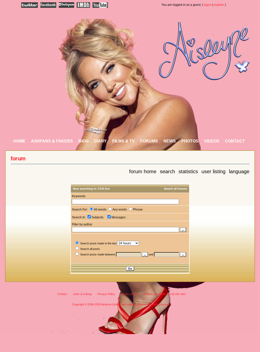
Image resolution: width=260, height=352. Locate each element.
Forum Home (142, 171)
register (219, 5)
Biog (83, 141)
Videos (211, 141)
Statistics (188, 171)
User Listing (213, 171)
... (145, 254)
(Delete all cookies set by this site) (165, 294)
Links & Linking (82, 294)
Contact (235, 141)
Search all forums (175, 188)
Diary (100, 141)
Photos (189, 141)
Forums (149, 141)
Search (167, 171)
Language (239, 171)
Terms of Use (129, 294)
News (169, 141)
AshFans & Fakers (52, 141)
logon (208, 5)
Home (19, 141)
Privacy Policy (106, 294)
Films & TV (123, 141)
